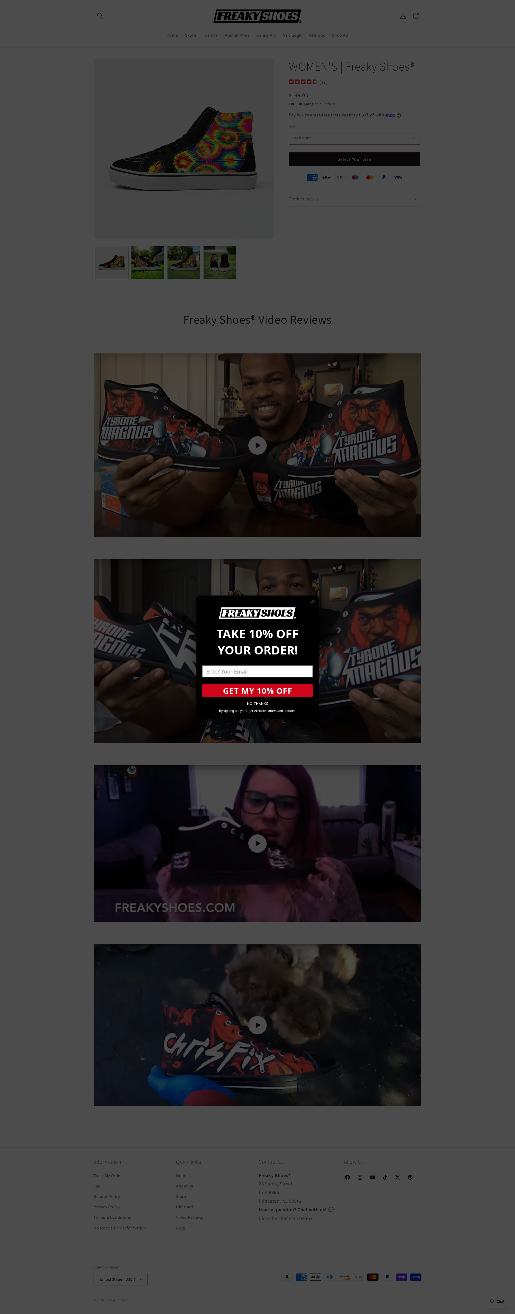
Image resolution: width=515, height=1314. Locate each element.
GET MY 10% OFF (257, 690)
